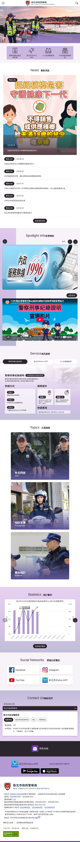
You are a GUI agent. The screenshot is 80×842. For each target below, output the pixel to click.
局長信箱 (43, 748)
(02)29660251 (25, 807)
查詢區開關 (77, 3)
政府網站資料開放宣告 (25, 822)
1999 (39, 794)
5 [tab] (62, 242)
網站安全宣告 (8, 822)
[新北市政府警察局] (40, 3)
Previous (70, 242)
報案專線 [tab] (8, 720)
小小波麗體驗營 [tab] (66, 361)
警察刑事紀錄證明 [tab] (15, 361)
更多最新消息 (40, 221)
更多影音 (71, 295)
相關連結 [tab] (42, 720)
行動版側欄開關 (3, 3)
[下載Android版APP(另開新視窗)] (30, 771)
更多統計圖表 (40, 646)
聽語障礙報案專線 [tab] (22, 720)
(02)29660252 (37, 807)
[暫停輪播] (5, 241)
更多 (65, 439)
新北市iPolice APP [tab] (41, 361)
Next (75, 242)
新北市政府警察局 (10, 708)
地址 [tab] (34, 720)
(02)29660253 (49, 807)
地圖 (36, 818)
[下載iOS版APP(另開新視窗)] (50, 771)
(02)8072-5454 (15, 794)
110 (14, 799)
